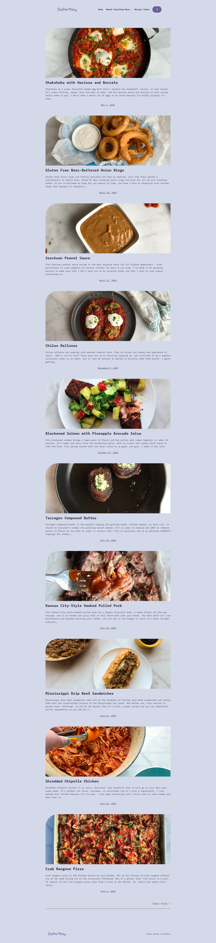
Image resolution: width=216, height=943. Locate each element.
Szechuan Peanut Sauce (68, 258)
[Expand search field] (156, 9)
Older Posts (161, 903)
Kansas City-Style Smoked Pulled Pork (84, 605)
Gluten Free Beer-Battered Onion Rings (85, 170)
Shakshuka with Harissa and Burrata (82, 82)
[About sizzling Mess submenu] (131, 9)
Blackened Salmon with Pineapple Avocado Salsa (93, 433)
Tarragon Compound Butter (71, 518)
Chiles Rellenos (61, 346)
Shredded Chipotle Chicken (72, 781)
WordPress (166, 934)
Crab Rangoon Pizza (65, 869)
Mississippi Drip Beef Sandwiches (80, 693)
